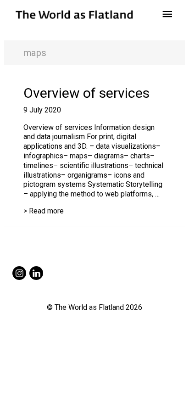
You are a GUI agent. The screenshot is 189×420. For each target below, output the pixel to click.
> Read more (43, 211)
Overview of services (86, 93)
